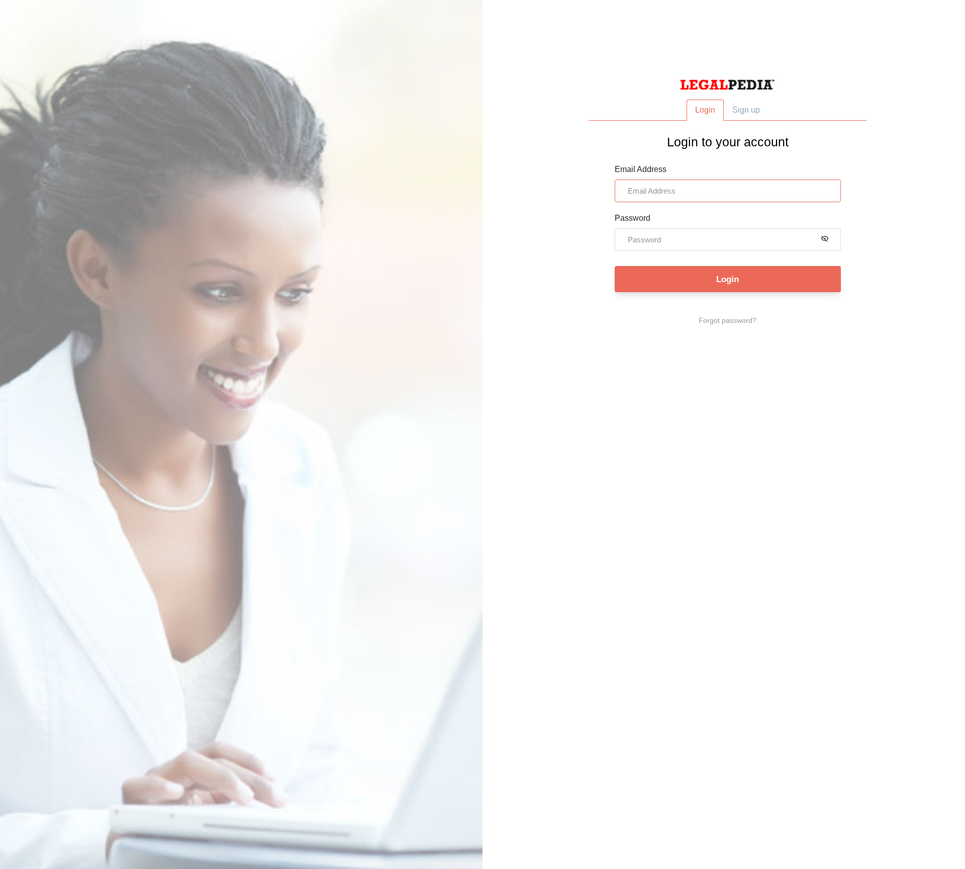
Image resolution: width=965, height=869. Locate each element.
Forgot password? (727, 320)
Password (632, 218)
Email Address (640, 169)
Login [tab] (705, 110)
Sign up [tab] (746, 110)
